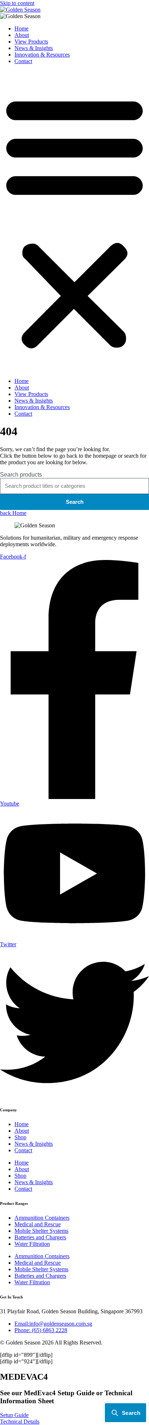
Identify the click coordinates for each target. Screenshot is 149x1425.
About (21, 35)
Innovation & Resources (42, 55)
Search (75, 502)
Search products (21, 474)
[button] (74, 221)
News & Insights (33, 48)
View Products (31, 41)
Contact (23, 61)
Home (21, 28)
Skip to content (17, 3)
